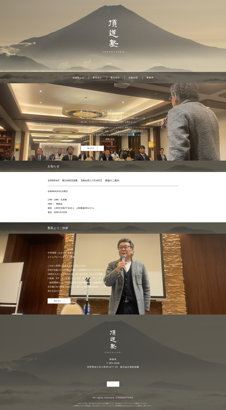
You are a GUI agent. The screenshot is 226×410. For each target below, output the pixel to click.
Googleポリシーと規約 (132, 405)
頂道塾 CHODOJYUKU (113, 36)
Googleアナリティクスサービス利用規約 (107, 405)
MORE (92, 148)
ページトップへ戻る (113, 384)
